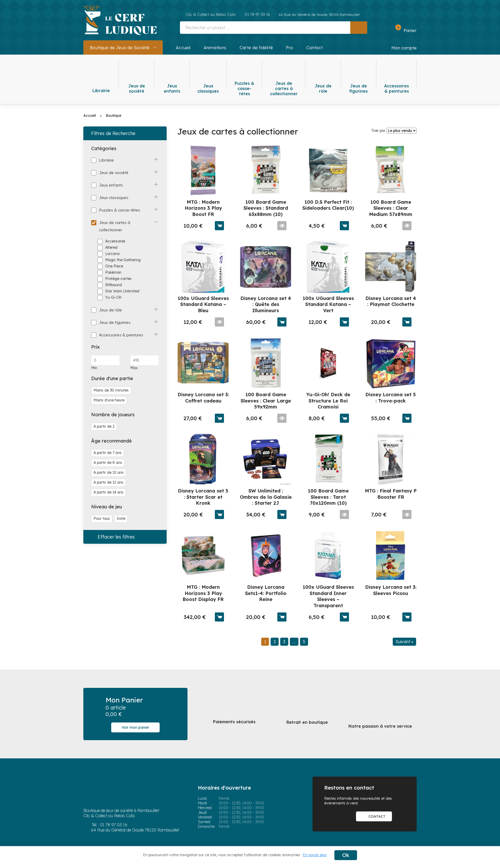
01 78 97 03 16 (113, 824)
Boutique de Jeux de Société (120, 47)
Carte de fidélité (256, 47)
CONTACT (376, 816)
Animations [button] (215, 47)
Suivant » (404, 641)
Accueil (183, 47)
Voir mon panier (135, 727)
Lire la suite (281, 225)
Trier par (378, 130)
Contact (314, 47)
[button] (404, 29)
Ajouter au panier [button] (219, 225)
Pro (289, 47)
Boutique (113, 115)
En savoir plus (315, 855)
